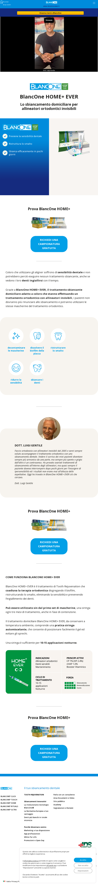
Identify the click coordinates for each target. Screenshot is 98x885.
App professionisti (32, 834)
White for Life (30, 837)
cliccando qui (51, 865)
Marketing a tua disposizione (37, 830)
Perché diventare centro (35, 827)
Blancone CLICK (8, 796)
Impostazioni (83, 871)
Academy (57, 805)
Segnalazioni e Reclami (63, 808)
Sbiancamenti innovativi (35, 801)
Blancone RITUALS (9, 806)
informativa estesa (31, 861)
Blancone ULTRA (9, 810)
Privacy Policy (17, 881)
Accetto (83, 860)
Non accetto (83, 865)
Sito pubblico (59, 801)
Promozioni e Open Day (34, 840)
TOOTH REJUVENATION (34, 795)
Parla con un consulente (64, 795)
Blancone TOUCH (9, 800)
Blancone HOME (8, 803)
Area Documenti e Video (63, 798)
